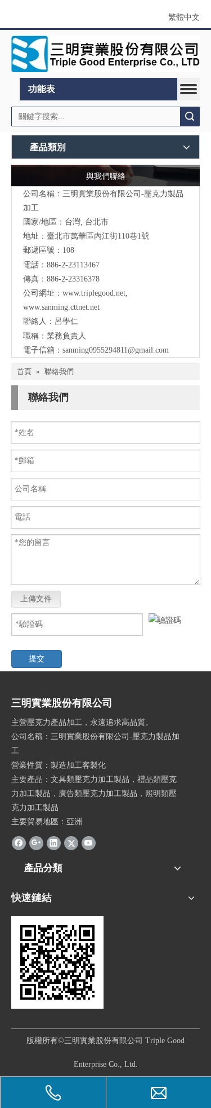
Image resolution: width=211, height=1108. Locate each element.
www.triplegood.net (93, 293)
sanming (75, 350)
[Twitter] (71, 843)
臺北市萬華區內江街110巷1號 (98, 236)
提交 (36, 658)
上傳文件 (36, 599)
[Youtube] (89, 843)
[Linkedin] (54, 843)
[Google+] (36, 843)
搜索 (189, 116)
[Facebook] (19, 843)
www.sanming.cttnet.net (61, 307)
